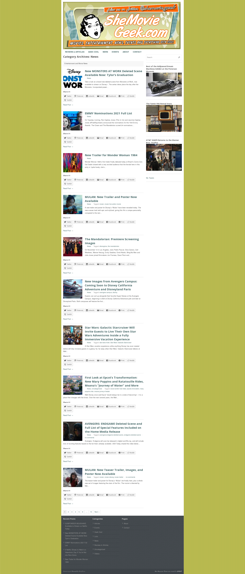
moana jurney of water (102, 391)
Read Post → (68, 104)
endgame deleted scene (132, 435)
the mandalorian (113, 246)
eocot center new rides (118, 389)
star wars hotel (105, 342)
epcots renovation (133, 389)
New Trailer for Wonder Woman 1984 (111, 155)
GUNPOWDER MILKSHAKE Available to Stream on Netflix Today (76, 526)
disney (115, 292)
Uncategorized (97, 389)
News (89, 78)
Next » (97, 512)
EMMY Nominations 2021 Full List (108, 113)
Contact (127, 527)
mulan (102, 204)
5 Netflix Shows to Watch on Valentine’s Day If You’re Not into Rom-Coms (75, 552)
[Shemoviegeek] (124, 25)
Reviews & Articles (101, 545)
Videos (97, 553)
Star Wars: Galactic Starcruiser (120, 342)
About (126, 523)
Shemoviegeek (67, 571)
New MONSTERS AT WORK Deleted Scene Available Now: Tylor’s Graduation (113, 73)
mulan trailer (119, 477)
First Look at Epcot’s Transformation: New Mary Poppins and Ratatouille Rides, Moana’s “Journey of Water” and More (114, 381)
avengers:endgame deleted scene (111, 435)
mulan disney (109, 477)
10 (91, 512)
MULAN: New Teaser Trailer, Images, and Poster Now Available (114, 472)
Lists (96, 536)
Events (97, 527)
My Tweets (150, 178)
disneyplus (103, 246)
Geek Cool (98, 532)
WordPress (82, 571)
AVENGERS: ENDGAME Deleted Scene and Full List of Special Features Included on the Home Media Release (113, 427)
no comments (89, 437)
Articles (97, 523)
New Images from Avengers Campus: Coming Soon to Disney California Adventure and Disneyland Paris (111, 285)
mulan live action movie (113, 204)
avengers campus (106, 292)
